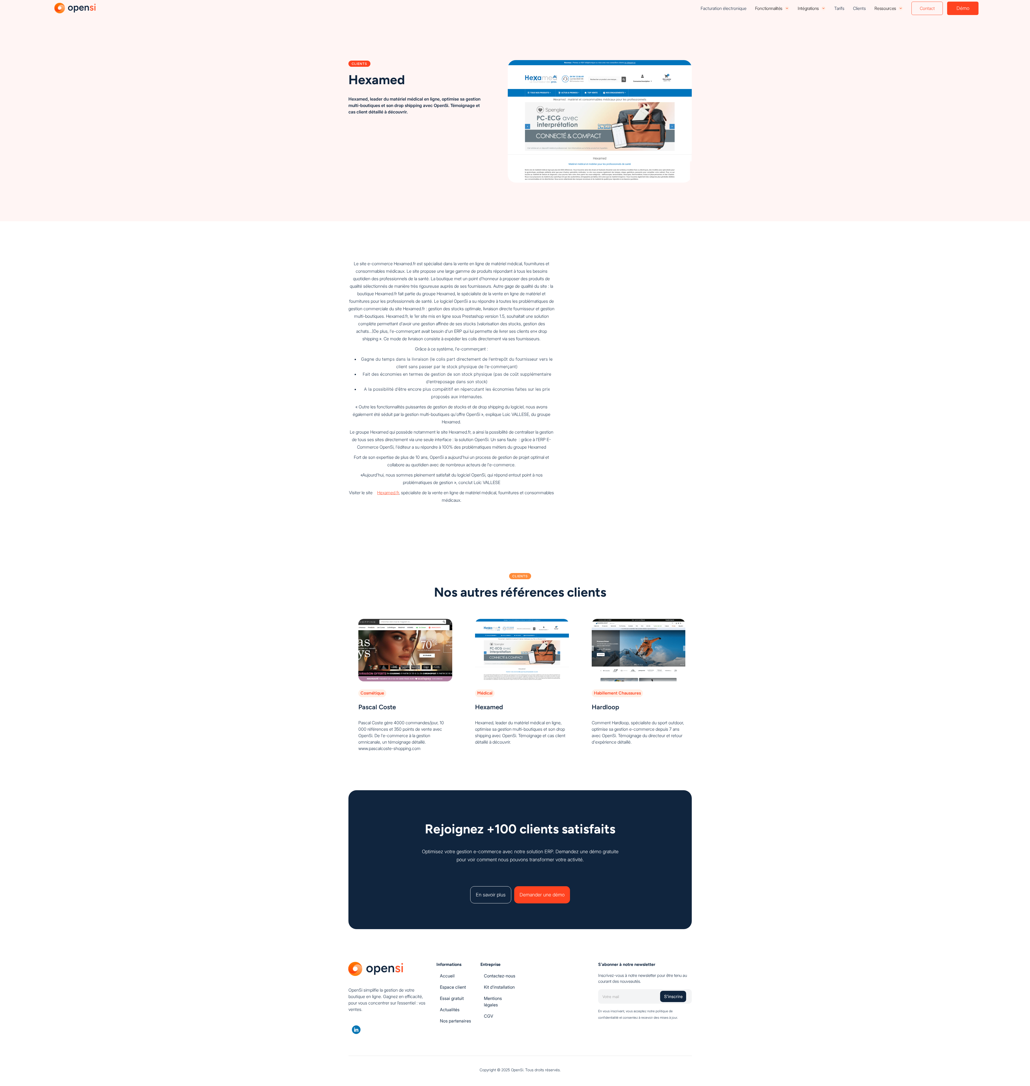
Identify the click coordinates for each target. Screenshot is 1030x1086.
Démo (963, 8)
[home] (76, 8)
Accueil (447, 975)
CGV (488, 1016)
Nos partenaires (455, 1021)
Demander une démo (542, 894)
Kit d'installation (499, 987)
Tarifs (839, 8)
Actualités (449, 1009)
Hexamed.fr (388, 492)
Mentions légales (493, 1001)
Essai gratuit (452, 998)
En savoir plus (491, 894)
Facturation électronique (723, 8)
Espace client (453, 987)
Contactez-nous (499, 975)
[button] (772, 8)
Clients (859, 8)
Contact (927, 8)
